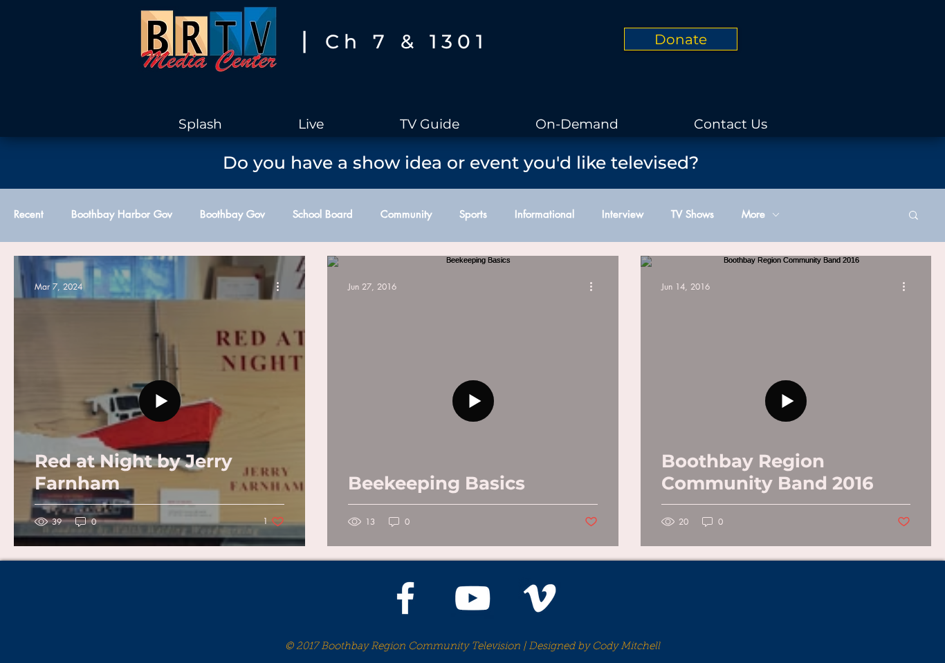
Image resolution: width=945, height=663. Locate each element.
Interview (622, 214)
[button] (913, 216)
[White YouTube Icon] (472, 598)
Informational (544, 214)
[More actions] (282, 286)
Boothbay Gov (232, 214)
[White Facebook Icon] (405, 598)
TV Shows (692, 214)
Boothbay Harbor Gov (121, 214)
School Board (323, 214)
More (753, 214)
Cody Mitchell (626, 647)
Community (406, 214)
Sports (473, 214)
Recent (29, 214)
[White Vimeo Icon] (539, 598)
